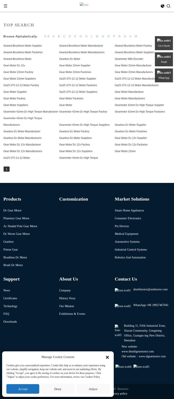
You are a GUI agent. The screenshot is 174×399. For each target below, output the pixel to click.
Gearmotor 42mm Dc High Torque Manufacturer (30, 111)
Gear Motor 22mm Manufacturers (134, 72)
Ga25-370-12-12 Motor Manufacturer (136, 78)
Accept (23, 389)
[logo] (84, 4)
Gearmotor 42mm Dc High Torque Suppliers (84, 124)
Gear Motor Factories (71, 98)
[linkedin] (142, 367)
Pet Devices (122, 226)
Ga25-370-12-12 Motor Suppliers (78, 91)
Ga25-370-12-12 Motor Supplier (77, 78)
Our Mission (66, 306)
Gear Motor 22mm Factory (18, 72)
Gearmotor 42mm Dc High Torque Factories (140, 111)
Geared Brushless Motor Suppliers (134, 52)
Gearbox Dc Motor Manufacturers (22, 138)
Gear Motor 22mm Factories (75, 72)
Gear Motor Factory (14, 98)
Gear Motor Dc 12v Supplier (131, 138)
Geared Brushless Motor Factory (133, 45)
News (6, 290)
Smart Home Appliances (129, 210)
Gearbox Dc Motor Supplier (130, 124)
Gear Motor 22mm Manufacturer (133, 65)
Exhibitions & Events (72, 313)
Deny (58, 389)
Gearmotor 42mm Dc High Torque (78, 157)
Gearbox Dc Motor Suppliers (75, 138)
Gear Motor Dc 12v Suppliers (76, 151)
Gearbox (8, 241)
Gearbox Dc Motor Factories (131, 131)
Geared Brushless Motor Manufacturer (81, 45)
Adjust (93, 389)
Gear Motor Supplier (15, 91)
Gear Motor (65, 105)
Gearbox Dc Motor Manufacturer (21, 131)
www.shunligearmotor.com (138, 351)
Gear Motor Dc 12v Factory (74, 144)
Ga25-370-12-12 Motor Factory (21, 85)
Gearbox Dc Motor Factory (74, 131)
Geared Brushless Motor (17, 58)
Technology (10, 306)
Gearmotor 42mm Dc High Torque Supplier (139, 105)
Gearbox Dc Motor (69, 58)
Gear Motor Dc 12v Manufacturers (22, 151)
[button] (107, 357)
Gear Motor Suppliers (15, 105)
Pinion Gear (10, 249)
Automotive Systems (127, 241)
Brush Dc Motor (13, 265)
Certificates (10, 298)
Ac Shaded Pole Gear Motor (20, 226)
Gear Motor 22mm (125, 151)
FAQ (6, 313)
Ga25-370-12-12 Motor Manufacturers (137, 85)
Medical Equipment (126, 233)
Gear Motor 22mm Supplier (74, 65)
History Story (67, 298)
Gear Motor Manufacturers (130, 98)
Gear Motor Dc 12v (14, 65)
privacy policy (118, 393)
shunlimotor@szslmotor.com (150, 289)
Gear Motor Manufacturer (129, 91)
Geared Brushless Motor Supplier (22, 45)
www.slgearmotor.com (152, 356)
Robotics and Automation (130, 257)
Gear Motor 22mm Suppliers (19, 78)
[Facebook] (124, 367)
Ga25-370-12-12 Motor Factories (78, 85)
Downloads (10, 321)
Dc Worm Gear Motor (16, 233)
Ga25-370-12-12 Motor (16, 157)
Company (65, 290)
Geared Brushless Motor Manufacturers (81, 52)
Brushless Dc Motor (15, 257)
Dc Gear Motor (12, 210)
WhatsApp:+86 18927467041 (150, 305)
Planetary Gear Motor (16, 218)
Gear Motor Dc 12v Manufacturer (22, 144)
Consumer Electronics (128, 218)
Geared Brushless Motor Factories (23, 52)
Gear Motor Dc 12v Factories (131, 144)
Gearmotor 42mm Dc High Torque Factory (83, 111)
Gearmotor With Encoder (129, 58)
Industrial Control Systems (131, 249)
